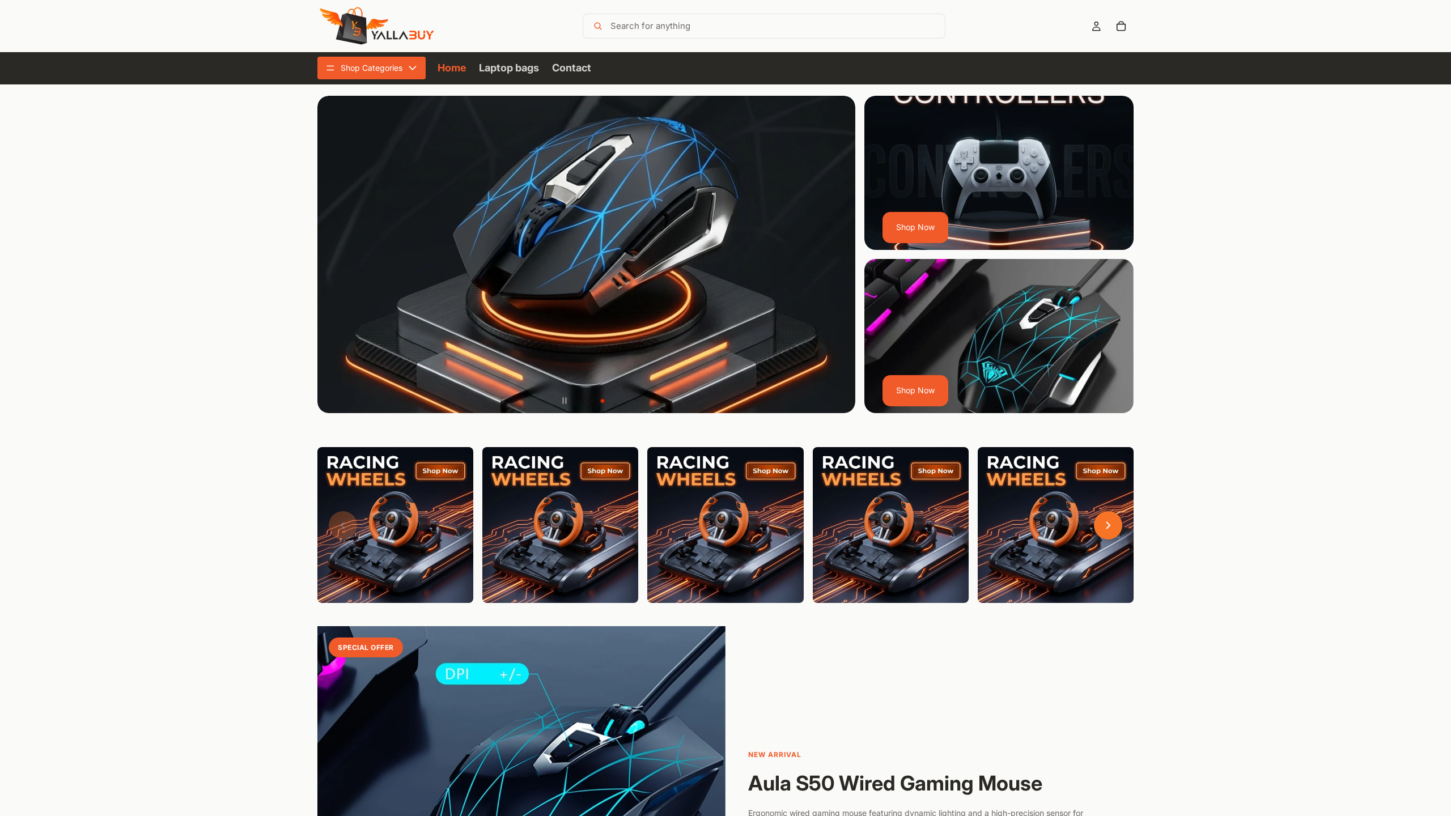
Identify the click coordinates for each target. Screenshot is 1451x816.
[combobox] (775, 26)
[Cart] (1121, 26)
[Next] (1108, 525)
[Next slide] (838, 254)
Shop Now (915, 227)
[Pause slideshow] (564, 400)
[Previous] (343, 525)
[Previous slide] (334, 254)
